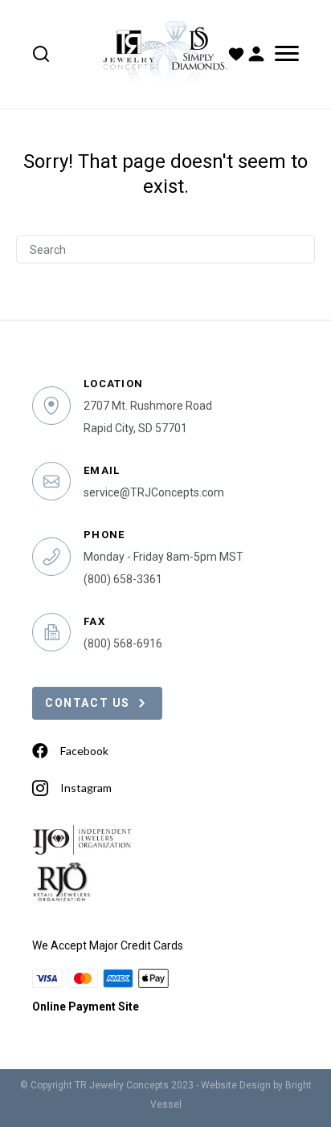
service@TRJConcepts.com (154, 492)
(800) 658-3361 (123, 579)
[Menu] (283, 53)
